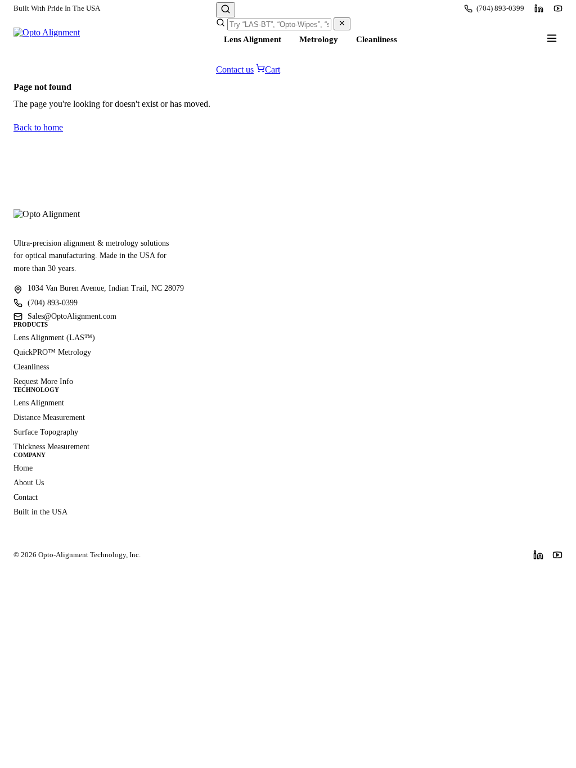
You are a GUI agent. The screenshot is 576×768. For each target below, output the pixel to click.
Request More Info (43, 381)
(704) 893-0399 (500, 8)
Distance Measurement (49, 417)
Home (23, 468)
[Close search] (342, 23)
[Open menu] (551, 38)
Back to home (38, 127)
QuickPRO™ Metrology (52, 352)
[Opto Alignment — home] (47, 38)
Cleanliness (376, 39)
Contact (26, 497)
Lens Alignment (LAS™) (54, 337)
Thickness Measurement (51, 446)
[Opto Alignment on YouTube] (558, 8)
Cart (272, 69)
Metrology (318, 39)
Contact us (235, 69)
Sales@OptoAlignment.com (72, 316)
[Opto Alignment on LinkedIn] (538, 8)
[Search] (225, 9)
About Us (29, 482)
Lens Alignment (252, 39)
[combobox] (279, 24)
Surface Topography (46, 432)
